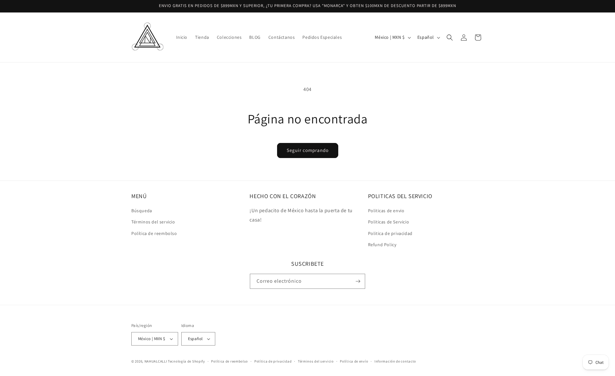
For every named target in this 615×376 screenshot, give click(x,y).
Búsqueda (141, 210)
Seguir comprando (308, 150)
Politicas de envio (386, 210)
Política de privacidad (272, 361)
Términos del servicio (153, 222)
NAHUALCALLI (155, 361)
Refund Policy (382, 244)
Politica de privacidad (390, 233)
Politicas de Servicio (388, 222)
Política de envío (354, 361)
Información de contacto (395, 361)
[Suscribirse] (358, 281)
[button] (450, 37)
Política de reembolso (154, 233)
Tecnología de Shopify (186, 361)
